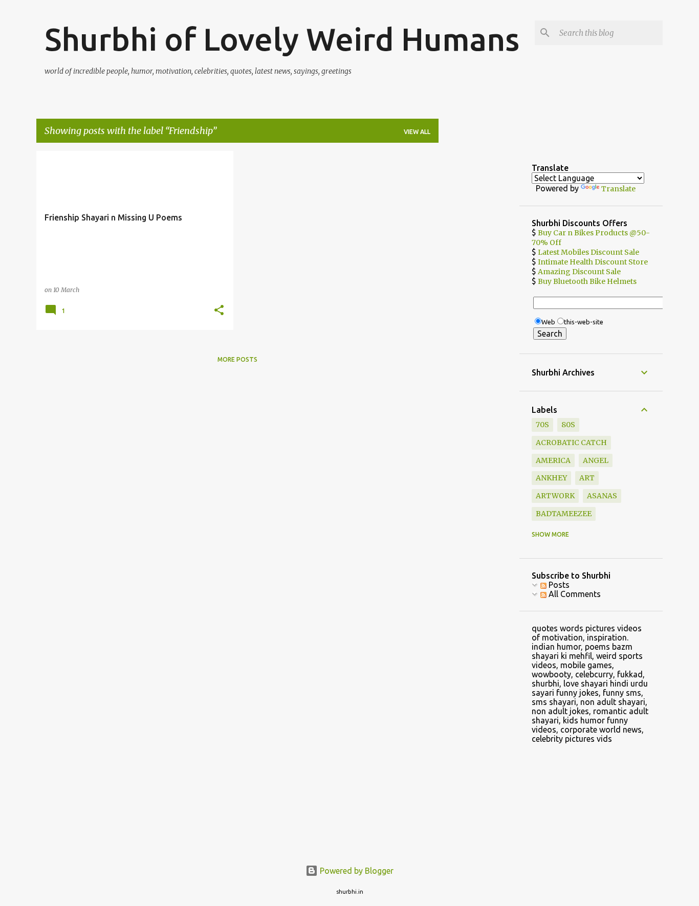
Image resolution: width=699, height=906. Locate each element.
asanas (602, 495)
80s (568, 424)
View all (417, 131)
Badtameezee (564, 513)
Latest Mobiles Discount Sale (588, 252)
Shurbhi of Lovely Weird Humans (282, 39)
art (587, 477)
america (553, 460)
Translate (618, 188)
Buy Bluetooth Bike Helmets (587, 281)
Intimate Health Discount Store (593, 262)
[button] (219, 311)
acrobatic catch (571, 442)
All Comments (574, 594)
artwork (555, 495)
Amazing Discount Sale (579, 271)
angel (595, 460)
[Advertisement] (479, 304)
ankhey (551, 477)
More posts (237, 359)
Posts (558, 584)
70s (542, 424)
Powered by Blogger (356, 870)
